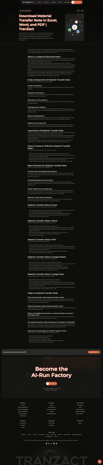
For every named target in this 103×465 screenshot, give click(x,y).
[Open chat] (100, 462)
